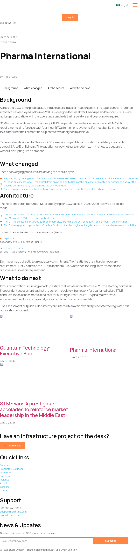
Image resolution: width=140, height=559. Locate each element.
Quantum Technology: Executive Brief (25, 350)
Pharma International (94, 350)
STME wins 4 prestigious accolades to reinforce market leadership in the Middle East (34, 409)
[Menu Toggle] (135, 5)
